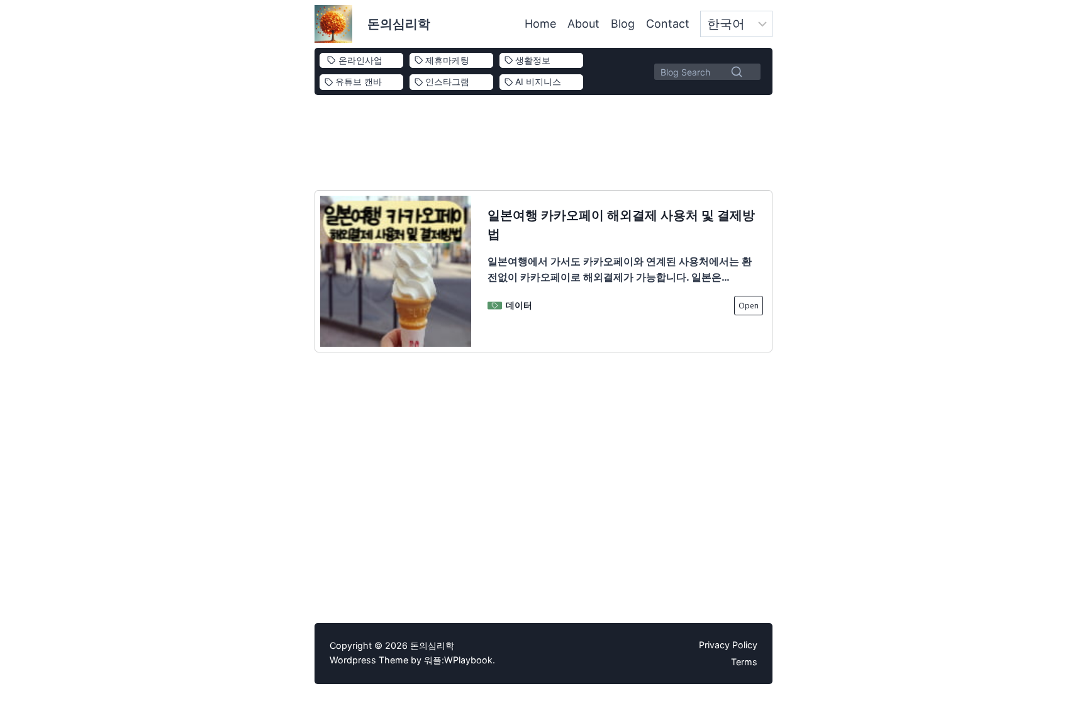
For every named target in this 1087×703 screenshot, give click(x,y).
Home (540, 23)
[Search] (736, 71)
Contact (667, 23)
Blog (623, 23)
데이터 (519, 305)
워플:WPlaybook (458, 660)
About (583, 23)
